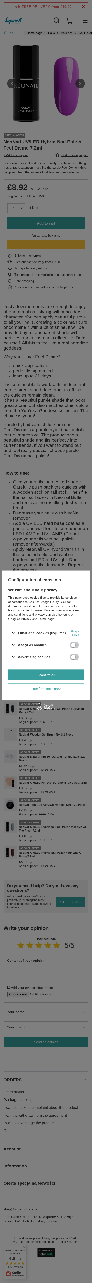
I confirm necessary (46, 688)
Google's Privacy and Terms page (31, 618)
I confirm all (46, 675)
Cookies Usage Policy (44, 601)
